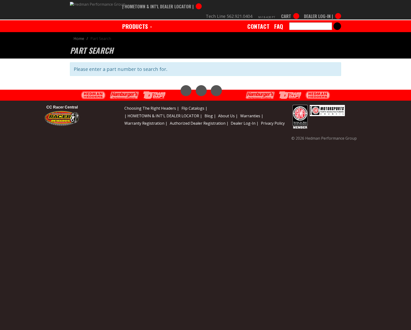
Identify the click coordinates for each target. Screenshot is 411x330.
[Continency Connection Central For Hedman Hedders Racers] (62, 117)
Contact (258, 26)
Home (78, 38)
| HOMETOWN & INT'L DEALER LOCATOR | (163, 115)
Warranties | (251, 115)
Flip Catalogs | (194, 108)
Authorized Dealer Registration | (199, 123)
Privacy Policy (273, 123)
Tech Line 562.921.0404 (229, 16)
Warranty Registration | (145, 123)
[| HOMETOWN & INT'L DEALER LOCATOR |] (162, 1)
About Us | (228, 115)
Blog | (210, 115)
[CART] (290, 11)
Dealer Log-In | (245, 123)
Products (136, 26)
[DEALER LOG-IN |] (321, 11)
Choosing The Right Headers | (151, 108)
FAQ (278, 26)
